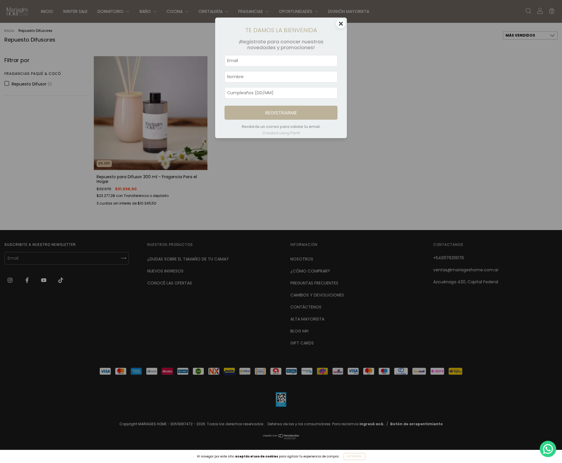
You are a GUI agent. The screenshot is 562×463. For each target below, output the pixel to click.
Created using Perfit (281, 133)
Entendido (354, 456)
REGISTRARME (281, 112)
